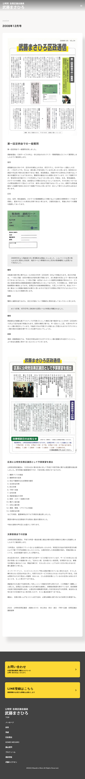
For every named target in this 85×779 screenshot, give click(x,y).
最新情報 (8, 757)
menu (81, 6)
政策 (7, 727)
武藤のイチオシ (11, 762)
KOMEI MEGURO (12, 742)
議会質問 (8, 747)
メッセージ (9, 722)
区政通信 (8, 737)
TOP (7, 717)
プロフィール (10, 752)
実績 (7, 732)
